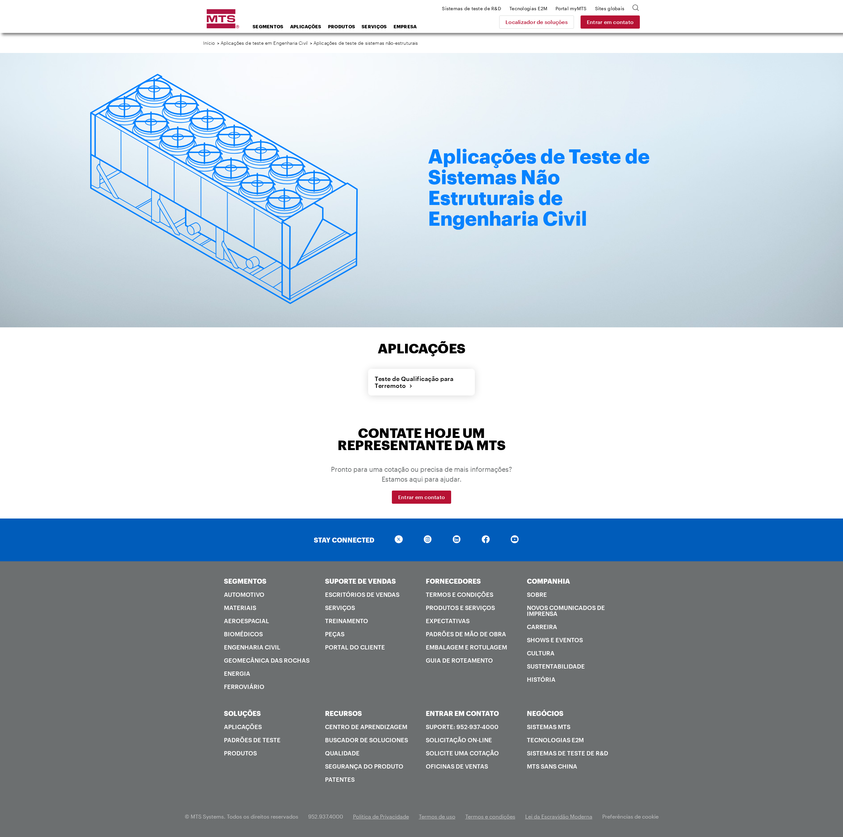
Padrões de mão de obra (466, 634)
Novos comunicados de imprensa (566, 610)
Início (209, 43)
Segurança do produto (364, 766)
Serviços (374, 26)
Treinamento (346, 620)
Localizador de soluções (536, 22)
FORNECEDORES (453, 581)
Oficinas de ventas (457, 766)
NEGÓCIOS (545, 713)
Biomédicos (243, 634)
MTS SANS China (552, 766)
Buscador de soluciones (366, 740)
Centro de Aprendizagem (366, 726)
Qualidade (342, 753)
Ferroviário (244, 686)
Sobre (537, 594)
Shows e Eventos (555, 640)
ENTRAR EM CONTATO (462, 713)
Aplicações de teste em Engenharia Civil (264, 43)
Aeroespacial (246, 620)
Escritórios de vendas (362, 594)
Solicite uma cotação (462, 753)
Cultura (541, 653)
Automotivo (244, 594)
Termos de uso (437, 816)
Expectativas (448, 620)
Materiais (240, 607)
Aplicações (305, 26)
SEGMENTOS (245, 581)
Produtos (341, 26)
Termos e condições (459, 594)
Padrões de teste (252, 740)
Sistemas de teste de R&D (567, 753)
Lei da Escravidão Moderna (558, 816)
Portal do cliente (355, 647)
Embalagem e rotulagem (466, 647)
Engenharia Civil (252, 647)
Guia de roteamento (459, 660)
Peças (334, 634)
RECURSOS (343, 713)
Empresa (405, 26)
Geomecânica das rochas (267, 660)
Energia (237, 673)
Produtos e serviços (460, 607)
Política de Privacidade (381, 816)
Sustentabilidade (556, 666)
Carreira (542, 626)
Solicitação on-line (459, 740)
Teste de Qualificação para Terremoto (414, 382)
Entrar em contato (610, 22)
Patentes (340, 779)
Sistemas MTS (548, 726)
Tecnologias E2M (555, 740)
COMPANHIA (548, 581)
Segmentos (268, 26)
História (541, 679)
